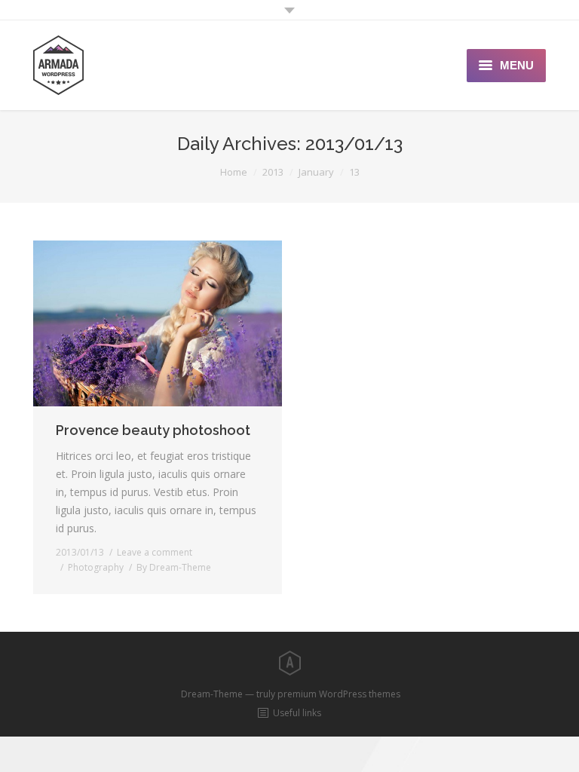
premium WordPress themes (338, 694)
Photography (96, 567)
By (173, 567)
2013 (272, 172)
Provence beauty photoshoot (153, 430)
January (316, 172)
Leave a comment (154, 552)
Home (233, 172)
